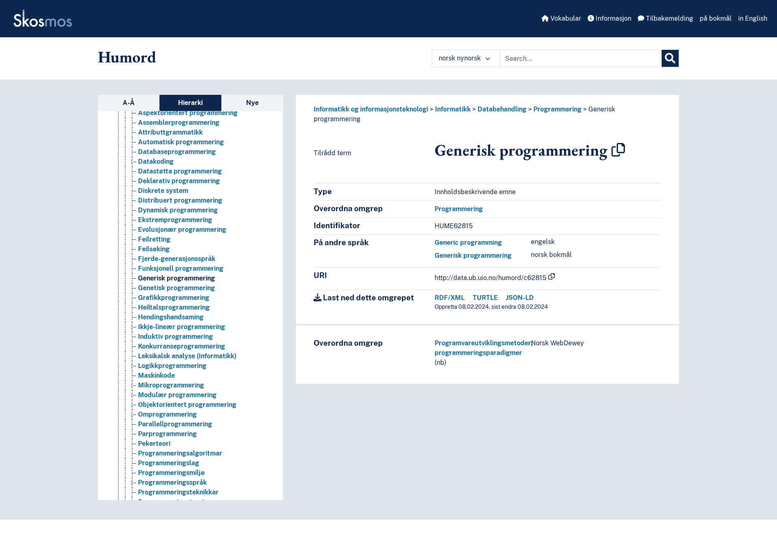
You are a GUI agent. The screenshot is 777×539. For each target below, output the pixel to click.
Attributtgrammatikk (170, 132)
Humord (127, 56)
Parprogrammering (167, 434)
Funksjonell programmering (180, 268)
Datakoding (156, 161)
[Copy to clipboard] (618, 150)
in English (752, 18)
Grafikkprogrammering (173, 298)
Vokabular (565, 18)
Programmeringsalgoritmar (180, 453)
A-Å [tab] (129, 103)
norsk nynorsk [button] (460, 58)
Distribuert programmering (180, 200)
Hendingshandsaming (171, 317)
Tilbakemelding (668, 18)
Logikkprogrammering (172, 366)
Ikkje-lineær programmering (181, 327)
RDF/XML (450, 298)
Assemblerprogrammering (178, 122)
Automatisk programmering (181, 142)
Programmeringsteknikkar (178, 492)
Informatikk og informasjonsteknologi (371, 109)
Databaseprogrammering (177, 152)
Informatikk (453, 109)
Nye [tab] (252, 103)
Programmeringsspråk (172, 482)
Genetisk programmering (176, 288)
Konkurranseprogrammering (181, 346)
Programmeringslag (168, 463)
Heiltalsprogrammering (174, 307)
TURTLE (485, 298)
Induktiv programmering (175, 336)
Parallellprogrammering (175, 424)
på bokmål (716, 18)
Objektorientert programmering (187, 405)
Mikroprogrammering (171, 385)
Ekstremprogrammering (175, 220)
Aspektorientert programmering (188, 113)
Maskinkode (156, 375)
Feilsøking (154, 249)
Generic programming (468, 242)
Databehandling (502, 109)
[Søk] (670, 58)
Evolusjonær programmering (182, 229)
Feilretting (154, 239)
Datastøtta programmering (180, 171)
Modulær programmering (177, 395)
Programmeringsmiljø (171, 473)
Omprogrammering (167, 414)
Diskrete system (163, 191)
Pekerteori (154, 443)
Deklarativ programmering (179, 181)
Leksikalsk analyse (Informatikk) (187, 356)
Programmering (557, 109)
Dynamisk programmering (178, 210)
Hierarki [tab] (190, 103)
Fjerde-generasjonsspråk (176, 259)
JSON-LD (520, 298)
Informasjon (612, 18)
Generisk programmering (176, 278)
